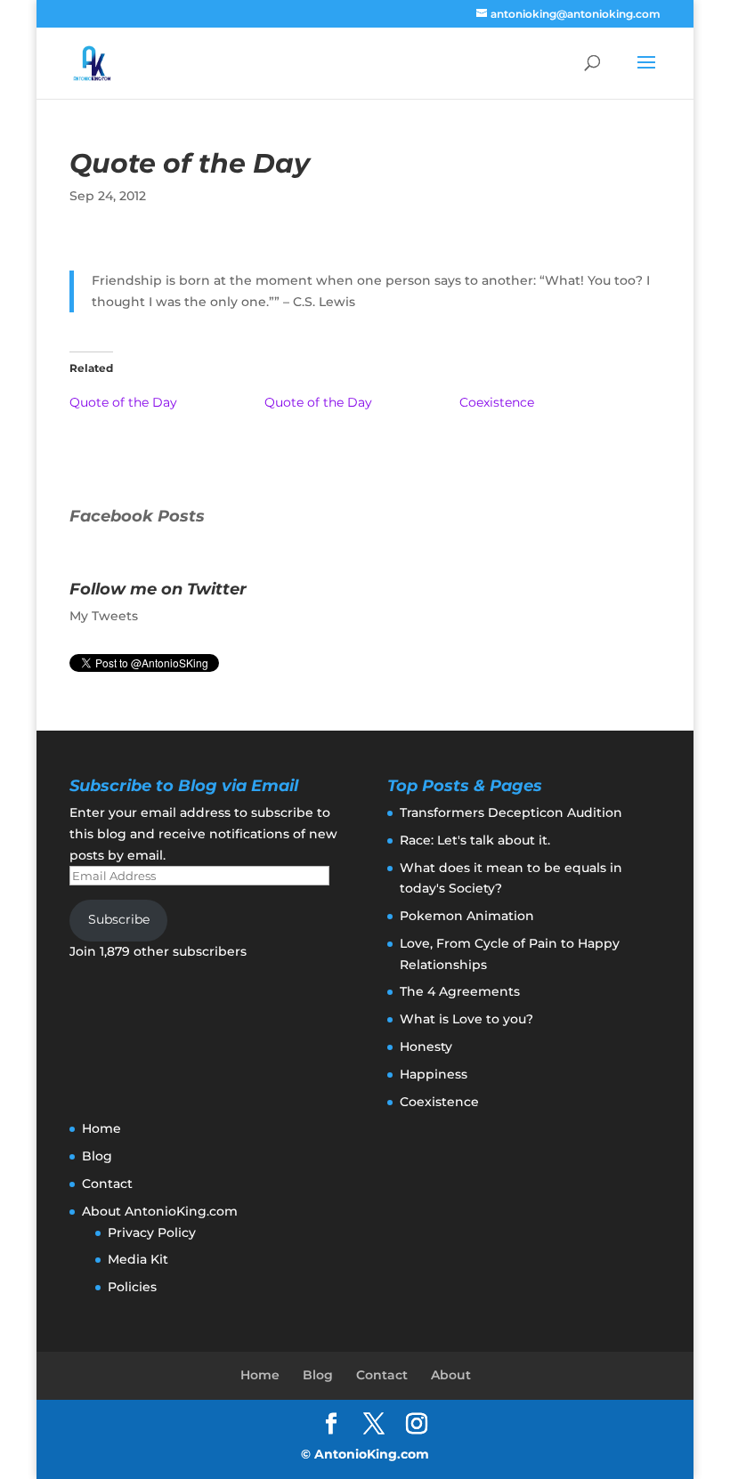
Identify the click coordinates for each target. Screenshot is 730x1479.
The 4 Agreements (460, 991)
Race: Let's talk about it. (475, 840)
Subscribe (119, 919)
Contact (107, 1184)
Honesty (426, 1047)
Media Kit (138, 1259)
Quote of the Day (123, 402)
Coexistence (496, 402)
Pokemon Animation (467, 916)
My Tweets (103, 616)
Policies (132, 1287)
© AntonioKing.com (365, 1454)
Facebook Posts (137, 516)
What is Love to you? (466, 1019)
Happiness (433, 1074)
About (451, 1375)
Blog (97, 1156)
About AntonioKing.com (160, 1211)
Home (101, 1128)
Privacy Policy (152, 1232)
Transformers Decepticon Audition (511, 812)
